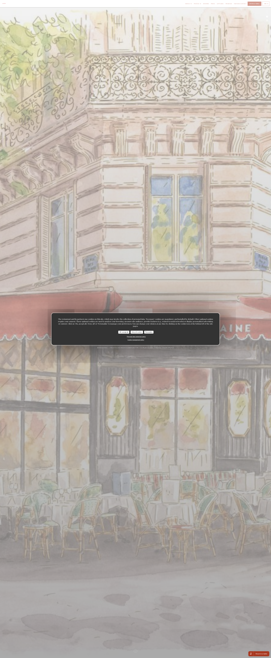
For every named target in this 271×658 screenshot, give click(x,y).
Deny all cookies (137, 332)
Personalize (148, 332)
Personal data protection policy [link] (136, 336)
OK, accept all (123, 332)
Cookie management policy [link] (136, 340)
